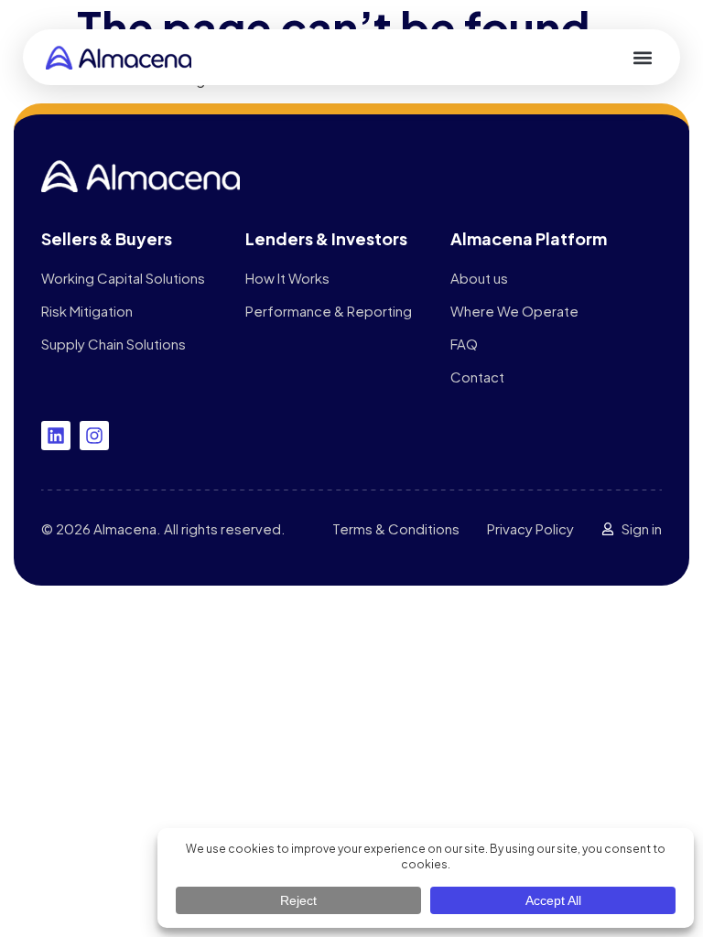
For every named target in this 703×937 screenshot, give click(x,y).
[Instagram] (94, 435)
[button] (642, 57)
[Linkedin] (55, 435)
